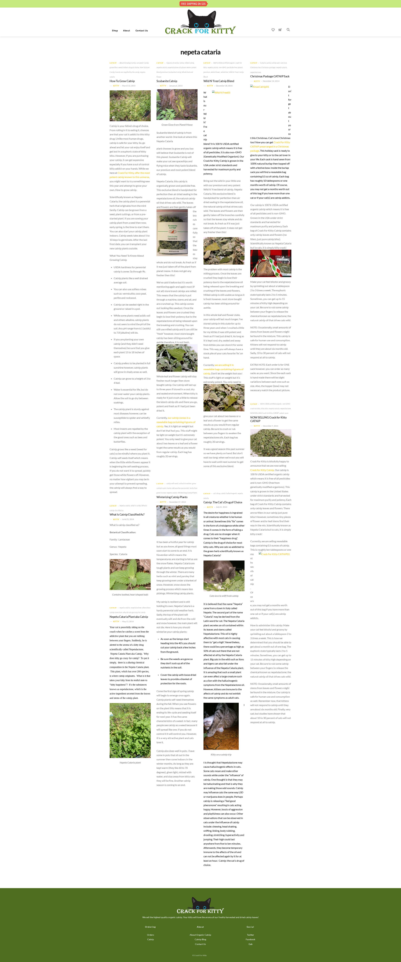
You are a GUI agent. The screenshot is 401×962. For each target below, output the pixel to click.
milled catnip (189, 63)
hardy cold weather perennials (178, 488)
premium (164, 72)
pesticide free (232, 67)
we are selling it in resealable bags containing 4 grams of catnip (223, 369)
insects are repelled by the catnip (127, 72)
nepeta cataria (161, 67)
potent (240, 67)
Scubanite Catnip (174, 72)
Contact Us (141, 30)
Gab (251, 944)
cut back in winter (185, 483)
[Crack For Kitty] (200, 22)
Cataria (263, 63)
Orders (150, 934)
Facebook (250, 939)
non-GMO (222, 67)
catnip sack (275, 63)
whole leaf (224, 72)
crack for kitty (255, 408)
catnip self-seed (172, 483)
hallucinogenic (231, 493)
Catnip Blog (200, 939)
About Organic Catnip (200, 934)
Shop (115, 30)
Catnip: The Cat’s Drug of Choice (222, 502)
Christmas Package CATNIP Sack (269, 76)
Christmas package (268, 67)
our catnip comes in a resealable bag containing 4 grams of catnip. (175, 422)
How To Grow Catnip (122, 81)
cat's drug (216, 493)
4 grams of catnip (172, 63)
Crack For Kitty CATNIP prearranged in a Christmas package (270, 146)
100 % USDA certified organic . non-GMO (275, 404)
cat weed (139, 63)
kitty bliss (264, 408)
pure (286, 413)
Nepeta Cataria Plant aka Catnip (129, 616)
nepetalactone (255, 72)
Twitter (250, 934)
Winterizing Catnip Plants (187, 493)
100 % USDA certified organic (224, 63)
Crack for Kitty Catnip (262, 469)
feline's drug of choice (131, 67)
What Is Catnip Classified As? (127, 514)
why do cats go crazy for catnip (134, 612)
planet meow (186, 67)
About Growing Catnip (128, 63)
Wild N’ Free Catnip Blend (218, 81)
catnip (182, 63)
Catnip (113, 63)
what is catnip (136, 506)
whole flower (215, 72)
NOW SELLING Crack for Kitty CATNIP (264, 413)
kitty (116, 86)
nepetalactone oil (174, 67)
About (126, 30)
